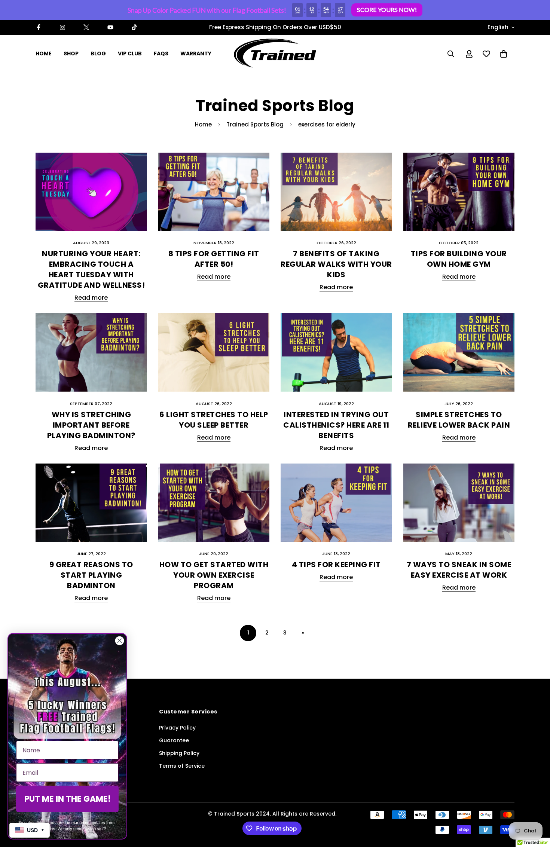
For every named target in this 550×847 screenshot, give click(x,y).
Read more (91, 297)
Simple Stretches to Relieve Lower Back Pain (459, 419)
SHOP (71, 53)
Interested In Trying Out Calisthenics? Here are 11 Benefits (336, 425)
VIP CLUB (130, 53)
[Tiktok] (134, 27)
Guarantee (174, 740)
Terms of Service (182, 766)
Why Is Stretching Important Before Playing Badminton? (91, 425)
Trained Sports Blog (255, 124)
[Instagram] (62, 27)
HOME (44, 53)
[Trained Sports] (275, 54)
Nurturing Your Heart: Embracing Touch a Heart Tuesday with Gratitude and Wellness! (91, 269)
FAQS (161, 53)
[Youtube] (110, 27)
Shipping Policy (179, 753)
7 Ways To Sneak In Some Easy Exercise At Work (459, 569)
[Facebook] (39, 27)
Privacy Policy (177, 727)
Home (203, 124)
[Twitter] (86, 27)
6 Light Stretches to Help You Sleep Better (213, 419)
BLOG (98, 53)
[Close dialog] (119, 640)
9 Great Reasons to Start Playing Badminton (91, 575)
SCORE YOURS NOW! (387, 9)
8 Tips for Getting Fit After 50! (213, 258)
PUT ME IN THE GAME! (67, 799)
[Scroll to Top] (535, 806)
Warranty (195, 53)
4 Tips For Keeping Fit (336, 564)
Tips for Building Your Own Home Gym (459, 258)
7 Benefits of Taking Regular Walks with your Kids (336, 264)
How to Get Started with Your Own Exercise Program (214, 575)
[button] (503, 53)
